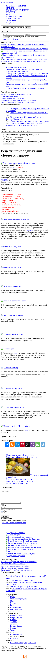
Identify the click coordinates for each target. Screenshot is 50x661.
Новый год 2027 (27, 549)
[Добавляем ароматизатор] (12, 334)
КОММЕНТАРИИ (13, 18)
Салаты (13, 628)
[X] (27, 444)
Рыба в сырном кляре (9, 96)
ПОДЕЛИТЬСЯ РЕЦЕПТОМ (17, 10)
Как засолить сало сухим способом (15, 566)
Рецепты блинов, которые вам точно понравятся (25, 88)
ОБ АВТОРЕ (11, 20)
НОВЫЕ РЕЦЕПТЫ (14, 16)
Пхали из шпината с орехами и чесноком (17, 103)
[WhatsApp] (37, 444)
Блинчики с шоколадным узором (19, 479)
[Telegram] (43, 444)
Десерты (13, 622)
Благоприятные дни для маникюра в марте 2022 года (27, 74)
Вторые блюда (16, 618)
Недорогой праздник (32, 547)
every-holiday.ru (7, 2)
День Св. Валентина (32, 539)
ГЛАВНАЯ (10, 8)
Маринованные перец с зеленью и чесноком (19, 100)
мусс (15, 353)
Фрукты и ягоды (16, 609)
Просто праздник (28, 554)
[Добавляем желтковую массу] (13, 301)
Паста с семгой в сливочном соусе (15, 568)
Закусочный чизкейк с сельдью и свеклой (18, 570)
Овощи (13, 603)
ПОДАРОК (10, 23)
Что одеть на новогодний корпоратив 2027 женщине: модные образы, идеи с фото (25, 124)
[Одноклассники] (12, 444)
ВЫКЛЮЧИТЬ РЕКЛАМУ (16, 6)
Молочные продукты (18, 599)
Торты (12, 630)
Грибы (12, 597)
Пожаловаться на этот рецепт (14, 523)
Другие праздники (29, 543)
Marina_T (13, 167)
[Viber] (32, 444)
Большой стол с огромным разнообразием (22, 135)
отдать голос (8, 144)
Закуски (13, 624)
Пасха (14, 551)
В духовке (14, 638)
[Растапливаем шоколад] (11, 286)
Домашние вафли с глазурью (12, 98)
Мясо (12, 601)
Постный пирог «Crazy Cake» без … (20, 481)
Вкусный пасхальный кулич (22, 580)
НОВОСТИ (10, 12)
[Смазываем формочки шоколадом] (15, 219)
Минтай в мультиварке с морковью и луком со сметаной (23, 61)
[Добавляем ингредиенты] (11, 388)
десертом (4, 180)
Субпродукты (15, 607)
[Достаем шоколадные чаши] (12, 407)
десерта (30, 230)
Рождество (20, 556)
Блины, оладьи (16, 615)
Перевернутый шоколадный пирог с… (21, 457)
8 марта (16, 535)
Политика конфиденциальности (23, 643)
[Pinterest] (22, 444)
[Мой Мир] (17, 444)
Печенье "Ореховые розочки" (13, 564)
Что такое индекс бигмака (16, 67)
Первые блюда (16, 626)
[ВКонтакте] (7, 444)
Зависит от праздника (14, 137)
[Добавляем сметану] (9, 368)
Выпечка (13, 620)
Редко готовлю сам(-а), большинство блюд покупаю (26, 141)
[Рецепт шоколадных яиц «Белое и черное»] (19, 163)
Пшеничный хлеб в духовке (36, 49)
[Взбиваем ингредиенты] (11, 247)
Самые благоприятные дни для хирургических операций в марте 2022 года (24, 70)
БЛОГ (8, 14)
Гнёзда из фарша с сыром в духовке (24, 586)
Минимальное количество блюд (18, 139)
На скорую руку (26, 545)
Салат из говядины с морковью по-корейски (19, 562)
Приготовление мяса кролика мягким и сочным (30, 121)
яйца (26, 430)
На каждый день (16, 634)
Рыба (12, 605)
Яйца (12, 611)
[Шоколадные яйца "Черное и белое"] (16, 426)
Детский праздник (29, 541)
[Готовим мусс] (7, 349)
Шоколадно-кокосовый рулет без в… (20, 455)
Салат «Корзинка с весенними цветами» (17, 94)
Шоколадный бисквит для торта (19, 483)
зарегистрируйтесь (10, 39)
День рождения (26, 537)
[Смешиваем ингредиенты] (12, 315)
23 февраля (20, 533)
